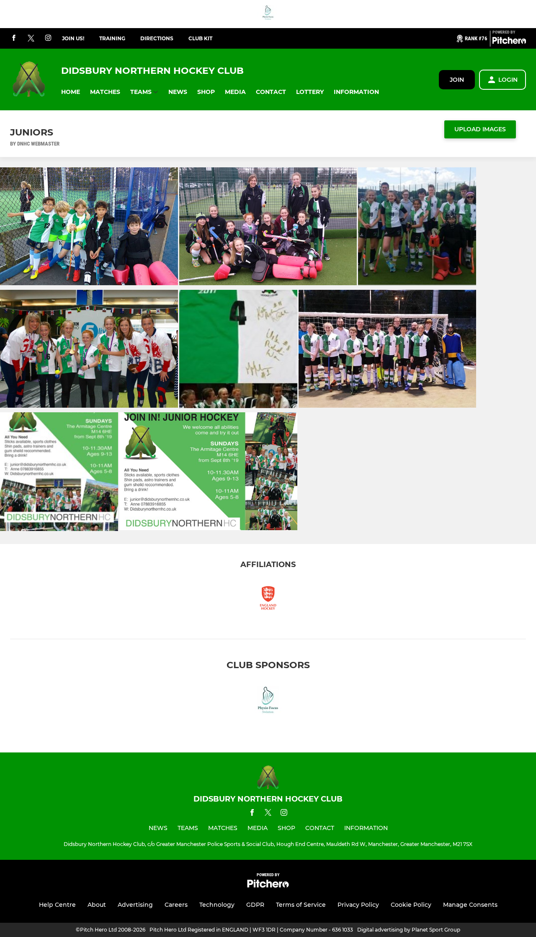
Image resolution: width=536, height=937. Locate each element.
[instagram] (48, 38)
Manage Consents (470, 904)
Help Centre (57, 904)
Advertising (135, 904)
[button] (70, 92)
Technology (216, 904)
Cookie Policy (411, 904)
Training (112, 38)
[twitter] (31, 39)
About (97, 904)
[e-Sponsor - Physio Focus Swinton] (268, 14)
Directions (156, 38)
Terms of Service (301, 904)
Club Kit (200, 38)
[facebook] (14, 38)
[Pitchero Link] (509, 42)
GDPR (255, 904)
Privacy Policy (358, 904)
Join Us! (73, 38)
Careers (176, 904)
